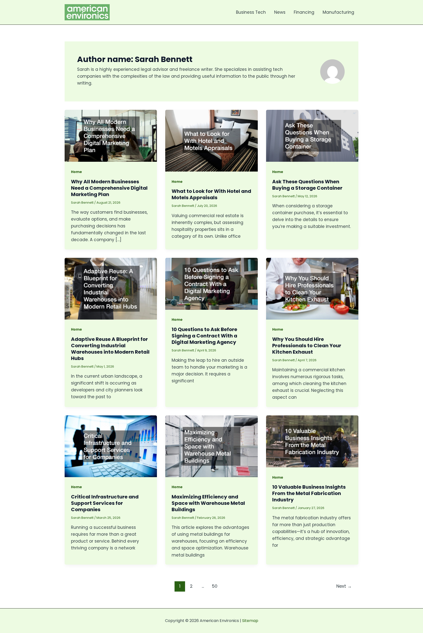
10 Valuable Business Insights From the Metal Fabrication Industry (309, 493)
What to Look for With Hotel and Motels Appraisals (211, 194)
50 (214, 586)
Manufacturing (338, 12)
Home (76, 171)
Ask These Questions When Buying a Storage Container (307, 184)
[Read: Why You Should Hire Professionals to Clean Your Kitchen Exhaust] (312, 288)
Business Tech (251, 12)
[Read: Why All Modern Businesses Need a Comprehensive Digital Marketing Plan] (111, 135)
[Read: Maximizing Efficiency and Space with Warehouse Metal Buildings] (211, 446)
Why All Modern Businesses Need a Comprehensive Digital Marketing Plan (109, 188)
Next (344, 586)
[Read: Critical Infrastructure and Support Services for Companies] (111, 446)
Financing (304, 12)
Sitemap (250, 620)
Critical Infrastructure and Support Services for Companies (105, 503)
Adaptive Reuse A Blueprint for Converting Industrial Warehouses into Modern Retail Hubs (110, 349)
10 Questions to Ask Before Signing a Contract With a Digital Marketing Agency (204, 336)
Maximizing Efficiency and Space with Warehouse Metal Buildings (208, 503)
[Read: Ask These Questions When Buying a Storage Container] (312, 135)
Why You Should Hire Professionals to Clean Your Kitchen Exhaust (306, 345)
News (279, 12)
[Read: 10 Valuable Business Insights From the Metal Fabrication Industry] (312, 441)
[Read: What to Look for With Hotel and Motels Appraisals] (211, 140)
